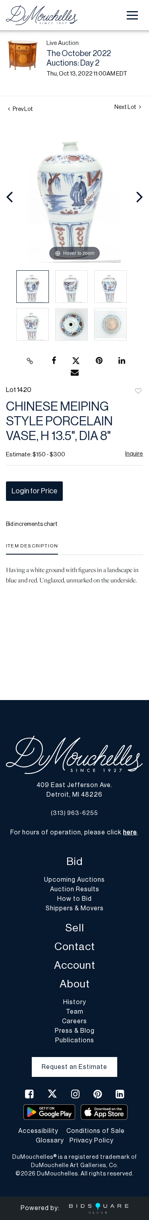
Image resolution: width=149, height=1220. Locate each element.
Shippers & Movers (75, 908)
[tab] (32, 549)
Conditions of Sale (95, 1131)
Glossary (50, 1140)
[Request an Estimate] (74, 1060)
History (74, 1002)
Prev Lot (22, 109)
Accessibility (38, 1131)
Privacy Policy (92, 1140)
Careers (74, 1021)
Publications (74, 1040)
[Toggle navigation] (132, 15)
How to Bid (74, 899)
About (75, 984)
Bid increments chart (32, 524)
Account (74, 965)
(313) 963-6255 (74, 813)
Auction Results (74, 889)
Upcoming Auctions (74, 880)
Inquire (134, 454)
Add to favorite (138, 392)
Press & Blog (75, 1031)
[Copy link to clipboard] (30, 361)
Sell (74, 928)
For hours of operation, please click (73, 832)
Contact (74, 946)
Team (74, 1012)
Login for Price (34, 491)
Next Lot (125, 107)
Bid (74, 861)
